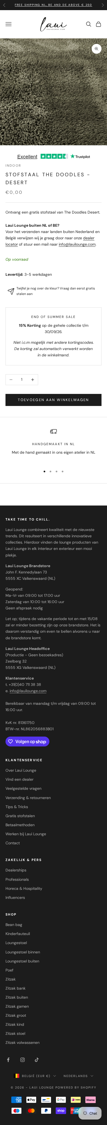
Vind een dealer (19, 779)
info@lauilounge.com (77, 244)
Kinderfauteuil (17, 933)
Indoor (13, 165)
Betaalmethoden (20, 824)
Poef (9, 970)
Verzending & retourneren (28, 797)
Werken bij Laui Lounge (25, 833)
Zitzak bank (15, 988)
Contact (12, 842)
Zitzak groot (15, 1015)
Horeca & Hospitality (23, 888)
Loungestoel (16, 942)
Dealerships (15, 870)
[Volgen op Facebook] (8, 1059)
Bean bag (13, 924)
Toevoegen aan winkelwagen (53, 399)
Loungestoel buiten (22, 961)
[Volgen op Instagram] (22, 1059)
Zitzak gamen (17, 1006)
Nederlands (76, 1076)
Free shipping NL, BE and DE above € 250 (53, 5)
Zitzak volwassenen (22, 1042)
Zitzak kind (14, 1024)
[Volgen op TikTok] (37, 1059)
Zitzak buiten (16, 997)
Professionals (17, 879)
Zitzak (10, 979)
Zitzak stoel (15, 1033)
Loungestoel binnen (22, 952)
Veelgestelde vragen (23, 788)
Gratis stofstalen (20, 815)
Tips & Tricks (16, 806)
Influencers (15, 897)
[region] (53, 445)
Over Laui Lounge (20, 770)
